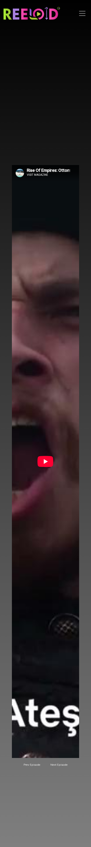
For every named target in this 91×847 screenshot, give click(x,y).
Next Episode (59, 764)
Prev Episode (32, 764)
